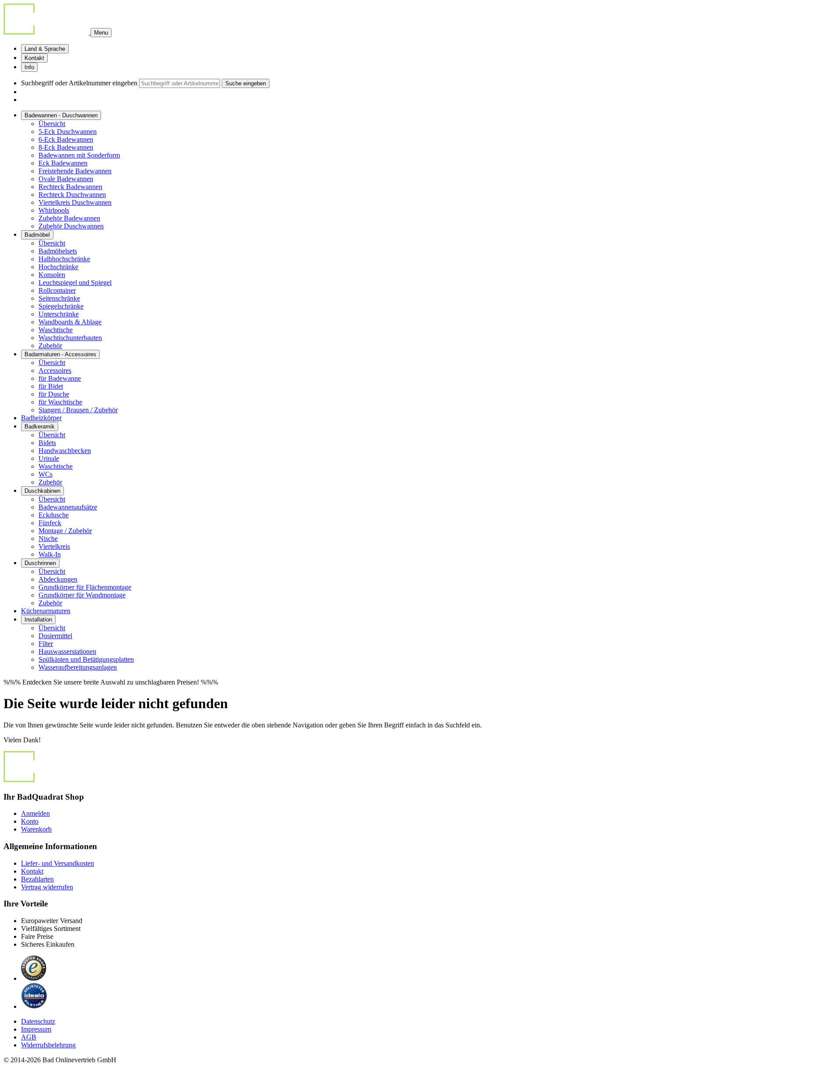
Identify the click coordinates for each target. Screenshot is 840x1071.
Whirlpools (53, 210)
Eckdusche (53, 515)
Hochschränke (58, 266)
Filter (45, 643)
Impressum (36, 1029)
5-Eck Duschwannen (67, 131)
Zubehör (50, 345)
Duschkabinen (42, 491)
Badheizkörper (41, 417)
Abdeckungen (57, 579)
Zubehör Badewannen (69, 218)
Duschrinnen (40, 563)
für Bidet (50, 386)
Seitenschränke (59, 298)
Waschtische (55, 330)
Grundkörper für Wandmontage (82, 595)
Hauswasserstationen (67, 651)
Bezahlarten (37, 879)
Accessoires (54, 370)
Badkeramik (39, 426)
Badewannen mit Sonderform (79, 155)
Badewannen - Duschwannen (61, 115)
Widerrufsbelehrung (48, 1045)
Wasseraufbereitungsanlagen (77, 667)
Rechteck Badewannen (70, 186)
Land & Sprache (44, 49)
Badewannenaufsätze (67, 507)
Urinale (48, 458)
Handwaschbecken (64, 450)
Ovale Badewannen (65, 179)
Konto (29, 821)
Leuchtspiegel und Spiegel (75, 282)
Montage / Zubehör (65, 530)
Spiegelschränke (61, 306)
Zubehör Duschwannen (71, 226)
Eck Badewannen (63, 163)
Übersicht (51, 123)
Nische (48, 538)
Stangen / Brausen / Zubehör (78, 410)
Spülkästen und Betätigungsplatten (86, 659)
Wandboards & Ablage (70, 322)
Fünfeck (49, 523)
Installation (38, 619)
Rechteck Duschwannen (72, 194)
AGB (28, 1037)
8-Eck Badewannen (65, 147)
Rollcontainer (57, 290)
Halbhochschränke (64, 259)
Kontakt (34, 58)
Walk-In (49, 554)
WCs (45, 474)
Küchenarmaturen (45, 611)
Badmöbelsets (57, 251)
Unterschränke (58, 314)
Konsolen (51, 274)
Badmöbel (37, 235)
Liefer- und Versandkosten (57, 863)
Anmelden (35, 813)
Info (29, 67)
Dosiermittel (55, 635)
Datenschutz (38, 1021)
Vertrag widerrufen (47, 887)
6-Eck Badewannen (65, 139)
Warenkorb (36, 829)
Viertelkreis (54, 546)
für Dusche (53, 394)
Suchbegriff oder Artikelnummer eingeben (79, 83)
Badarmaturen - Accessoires (60, 354)
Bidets (47, 442)
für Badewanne (59, 378)
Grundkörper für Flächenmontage (84, 587)
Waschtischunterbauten (70, 337)
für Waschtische (60, 402)
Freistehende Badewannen (75, 171)
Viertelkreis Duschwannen (75, 202)
